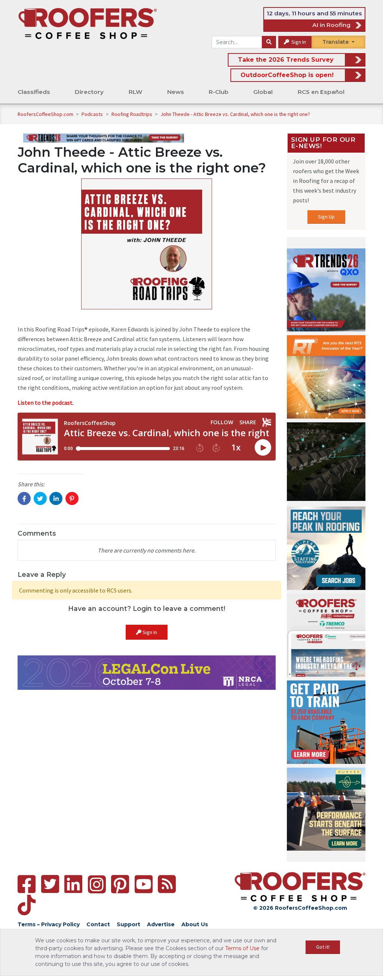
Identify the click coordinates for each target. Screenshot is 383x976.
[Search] (269, 42)
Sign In (298, 42)
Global (263, 91)
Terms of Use (242, 948)
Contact (98, 924)
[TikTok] (27, 905)
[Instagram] (97, 884)
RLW (136, 91)
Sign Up (326, 216)
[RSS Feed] (167, 884)
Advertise (161, 924)
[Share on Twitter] (40, 498)
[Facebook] (27, 884)
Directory (89, 91)
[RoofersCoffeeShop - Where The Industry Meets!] (87, 23)
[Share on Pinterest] (72, 498)
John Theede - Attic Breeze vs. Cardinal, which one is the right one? (235, 114)
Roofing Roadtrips (132, 114)
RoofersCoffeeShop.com (45, 114)
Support (128, 924)
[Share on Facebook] (24, 498)
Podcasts (93, 114)
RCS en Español (321, 91)
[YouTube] (144, 884)
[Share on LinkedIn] (55, 498)
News (175, 91)
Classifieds (34, 91)
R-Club (219, 91)
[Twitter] (50, 884)
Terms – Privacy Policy (49, 924)
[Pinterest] (120, 884)
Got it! (323, 946)
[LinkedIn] (73, 884)
